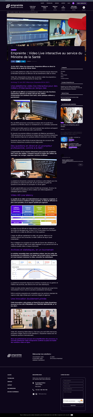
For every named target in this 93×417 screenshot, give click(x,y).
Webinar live (55, 7)
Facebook (13, 61)
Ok (71, 414)
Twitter (18, 61)
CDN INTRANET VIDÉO (38, 357)
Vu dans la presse (65, 78)
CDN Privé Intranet (33, 7)
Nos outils (84, 8)
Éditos (62, 76)
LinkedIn (23, 61)
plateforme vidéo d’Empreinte (27, 340)
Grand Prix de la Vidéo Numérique (45, 302)
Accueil (8, 12)
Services (57, 3)
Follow (80, 164)
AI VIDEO (63, 7)
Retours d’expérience (13, 391)
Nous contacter (81, 3)
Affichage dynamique (74, 7)
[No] (91, 415)
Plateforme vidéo (44, 7)
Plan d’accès (38, 386)
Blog (69, 3)
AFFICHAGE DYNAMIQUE (56, 358)
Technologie (49, 3)
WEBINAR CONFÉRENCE (39, 360)
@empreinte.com (66, 157)
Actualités (12, 12)
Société (42, 3)
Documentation (11, 388)
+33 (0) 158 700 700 (41, 389)
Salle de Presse (66, 99)
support (63, 3)
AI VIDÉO (52, 357)
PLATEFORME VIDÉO (38, 358)
